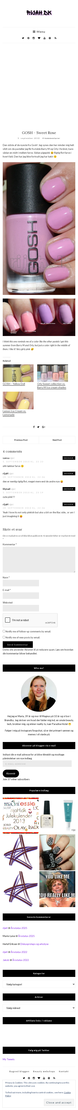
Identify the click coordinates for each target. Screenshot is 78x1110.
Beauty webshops (44, 1071)
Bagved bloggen (19, 1071)
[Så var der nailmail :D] (21, 852)
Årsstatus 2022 (19, 952)
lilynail (6, 488)
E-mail (7, 590)
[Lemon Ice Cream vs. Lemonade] (18, 400)
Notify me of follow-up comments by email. (28, 631)
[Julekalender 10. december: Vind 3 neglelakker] (21, 816)
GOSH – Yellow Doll (14, 383)
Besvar (68, 458)
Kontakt (64, 1071)
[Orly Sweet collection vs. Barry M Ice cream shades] (52, 373)
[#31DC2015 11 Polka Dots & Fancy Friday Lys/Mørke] (57, 852)
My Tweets (9, 1059)
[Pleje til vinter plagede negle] (57, 816)
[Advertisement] (39, 84)
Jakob (6, 960)
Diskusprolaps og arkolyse (34, 944)
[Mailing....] (21, 889)
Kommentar (10, 544)
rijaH (5, 473)
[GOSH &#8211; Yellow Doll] (18, 373)
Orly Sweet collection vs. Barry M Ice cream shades (51, 385)
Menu (40, 31)
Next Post (57, 440)
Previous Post (21, 440)
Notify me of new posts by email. (23, 637)
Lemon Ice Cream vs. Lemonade (14, 412)
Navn (6, 577)
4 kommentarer (51, 138)
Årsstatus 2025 (19, 928)
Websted (8, 602)
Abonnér (10, 773)
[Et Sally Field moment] (57, 889)
